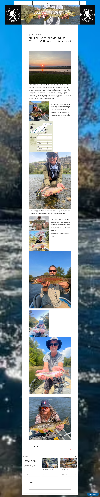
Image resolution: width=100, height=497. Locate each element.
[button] (75, 26)
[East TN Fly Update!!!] (50, 463)
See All (76, 456)
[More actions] (70, 34)
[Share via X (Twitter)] (32, 446)
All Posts (25, 26)
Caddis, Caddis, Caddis (67, 469)
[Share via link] (37, 446)
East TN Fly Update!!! (48, 469)
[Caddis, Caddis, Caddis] (68, 463)
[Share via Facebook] (29, 446)
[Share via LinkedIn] (34, 446)
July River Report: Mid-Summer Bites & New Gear (30, 461)
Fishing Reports (32, 26)
